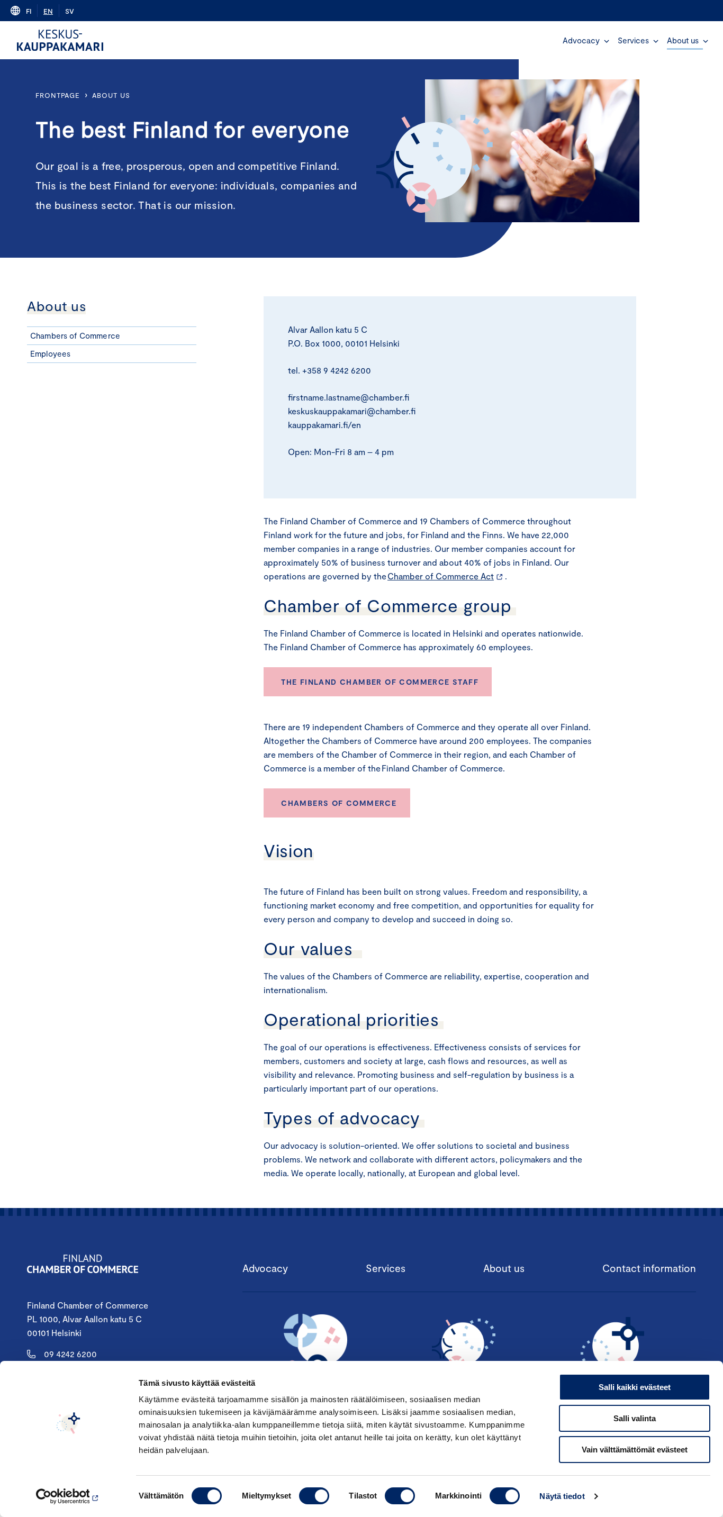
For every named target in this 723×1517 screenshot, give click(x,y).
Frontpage (57, 95)
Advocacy (581, 40)
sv (69, 11)
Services (633, 40)
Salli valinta (634, 1418)
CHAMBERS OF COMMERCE (338, 802)
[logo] (60, 40)
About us (683, 40)
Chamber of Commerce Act (440, 576)
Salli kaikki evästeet (635, 1387)
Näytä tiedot (561, 1496)
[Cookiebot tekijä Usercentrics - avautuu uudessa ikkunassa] (68, 1496)
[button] (606, 41)
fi (28, 11)
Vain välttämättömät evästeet (635, 1449)
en (48, 11)
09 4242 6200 (70, 1354)
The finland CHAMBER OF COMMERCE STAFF (381, 681)
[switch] (314, 1495)
